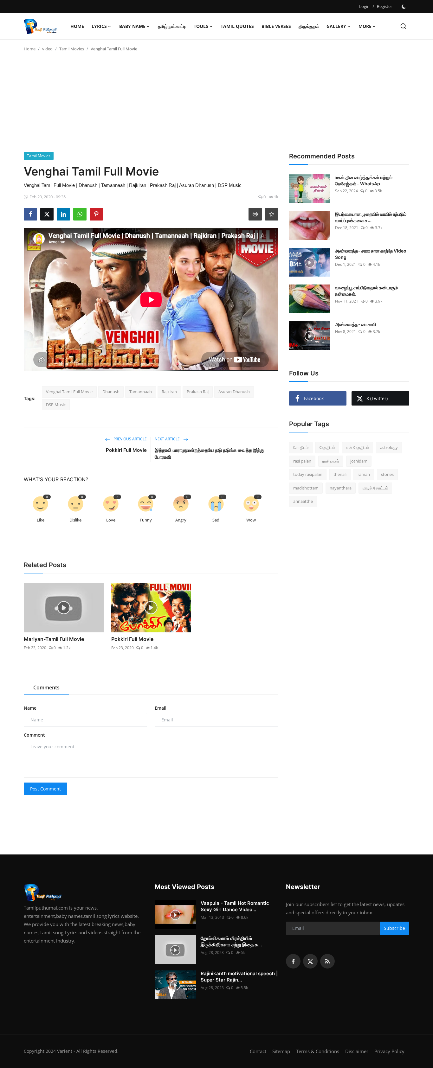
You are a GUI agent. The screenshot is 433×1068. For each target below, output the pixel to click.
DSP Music (56, 404)
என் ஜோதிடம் (357, 447)
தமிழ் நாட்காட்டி (172, 26)
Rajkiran (169, 391)
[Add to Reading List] (271, 214)
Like (40, 520)
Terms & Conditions (317, 1051)
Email (160, 708)
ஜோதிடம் (327, 447)
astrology (389, 447)
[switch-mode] (403, 6)
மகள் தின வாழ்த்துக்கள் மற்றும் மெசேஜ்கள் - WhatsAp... (363, 180)
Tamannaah (140, 391)
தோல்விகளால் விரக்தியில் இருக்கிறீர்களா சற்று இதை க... (231, 941)
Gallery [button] (336, 26)
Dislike (75, 520)
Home (77, 26)
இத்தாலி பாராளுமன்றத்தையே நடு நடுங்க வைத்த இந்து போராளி (209, 453)
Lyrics (99, 26)
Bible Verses (276, 26)
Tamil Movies (71, 49)
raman (364, 474)
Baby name (132, 26)
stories (387, 474)
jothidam (358, 461)
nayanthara (341, 488)
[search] (403, 26)
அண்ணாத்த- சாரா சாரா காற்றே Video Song (370, 254)
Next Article (168, 439)
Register (384, 6)
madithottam (306, 488)
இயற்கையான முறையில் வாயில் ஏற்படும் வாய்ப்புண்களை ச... (370, 217)
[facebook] (293, 961)
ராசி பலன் (330, 461)
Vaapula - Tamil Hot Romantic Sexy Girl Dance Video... (235, 906)
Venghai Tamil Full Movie (69, 391)
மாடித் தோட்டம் (375, 488)
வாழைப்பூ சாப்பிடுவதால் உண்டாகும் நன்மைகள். (366, 291)
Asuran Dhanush (234, 391)
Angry (180, 520)
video (47, 49)
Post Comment (45, 789)
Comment (34, 735)
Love (110, 520)
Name (30, 708)
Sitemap (281, 1051)
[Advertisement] (216, 104)
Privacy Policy (389, 1051)
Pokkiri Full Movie (126, 450)
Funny (146, 520)
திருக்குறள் (309, 26)
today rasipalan (307, 474)
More (365, 26)
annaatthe (303, 501)
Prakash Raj (198, 391)
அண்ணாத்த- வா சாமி (355, 324)
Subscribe (394, 928)
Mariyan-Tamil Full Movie (54, 639)
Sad (215, 520)
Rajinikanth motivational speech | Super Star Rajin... (239, 976)
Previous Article (130, 439)
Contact (258, 1051)
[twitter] (310, 961)
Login (364, 6)
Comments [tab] (46, 687)
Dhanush (111, 391)
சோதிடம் (300, 447)
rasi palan (302, 461)
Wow (251, 520)
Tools (201, 26)
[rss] (327, 961)
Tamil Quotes (237, 26)
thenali (339, 474)
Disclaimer (356, 1051)
